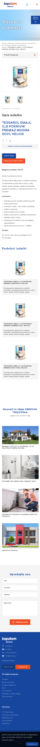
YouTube (8, 649)
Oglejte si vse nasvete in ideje (20, 415)
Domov (4, 43)
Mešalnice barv (7, 718)
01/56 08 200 (10, 652)
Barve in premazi (15, 43)
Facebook (9, 646)
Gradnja (5, 679)
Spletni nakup (9, 156)
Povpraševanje (7, 696)
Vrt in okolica (7, 691)
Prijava (22, 667)
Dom (4, 688)
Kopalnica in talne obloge (11, 694)
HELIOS (20, 170)
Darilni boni (6, 723)
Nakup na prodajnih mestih (13, 161)
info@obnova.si (11, 656)
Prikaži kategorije (11, 55)
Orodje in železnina (9, 685)
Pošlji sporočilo (21, 622)
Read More (3, 450)
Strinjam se (32, 744)
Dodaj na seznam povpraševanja (20, 146)
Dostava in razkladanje (10, 715)
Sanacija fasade (10, 550)
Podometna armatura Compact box (19, 481)
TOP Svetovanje (7, 712)
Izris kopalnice (7, 720)
